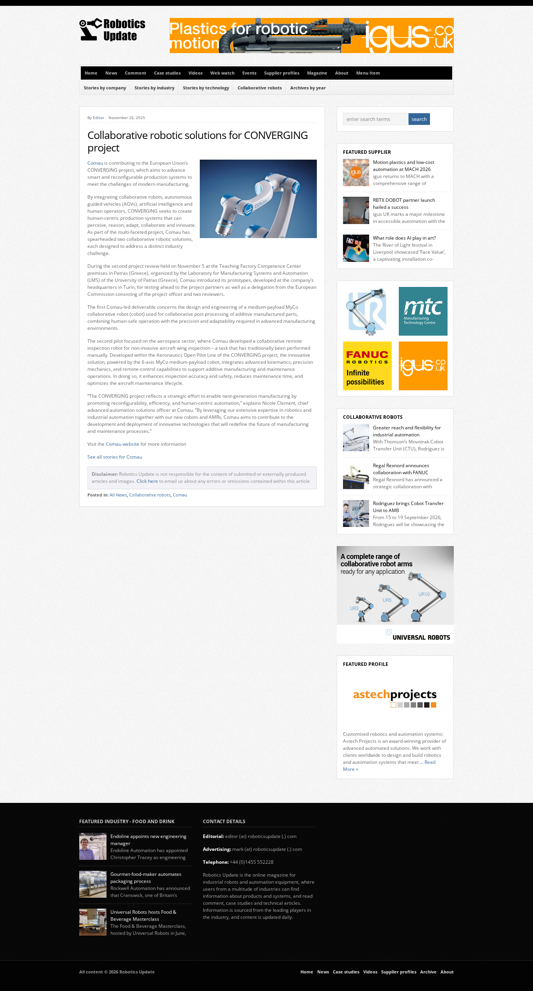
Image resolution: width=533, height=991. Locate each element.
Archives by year (308, 88)
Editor (98, 117)
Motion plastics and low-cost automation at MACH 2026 (403, 166)
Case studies (167, 73)
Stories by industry (154, 88)
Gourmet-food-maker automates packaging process (145, 877)
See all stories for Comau (114, 457)
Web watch (222, 73)
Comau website (122, 444)
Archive (428, 972)
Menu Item (368, 73)
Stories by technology (206, 88)
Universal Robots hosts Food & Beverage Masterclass (143, 915)
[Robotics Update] (112, 39)
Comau (95, 163)
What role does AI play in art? (404, 238)
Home (91, 73)
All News (118, 495)
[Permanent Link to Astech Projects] (395, 699)
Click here (147, 481)
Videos (195, 73)
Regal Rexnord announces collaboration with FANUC (401, 469)
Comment (135, 73)
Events (249, 73)
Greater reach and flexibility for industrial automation (407, 431)
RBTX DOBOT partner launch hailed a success (404, 203)
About (341, 73)
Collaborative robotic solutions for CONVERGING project (197, 141)
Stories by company (105, 88)
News (111, 73)
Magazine (317, 73)
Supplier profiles (281, 73)
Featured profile (365, 664)
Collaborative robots (260, 88)
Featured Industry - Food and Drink (126, 821)
